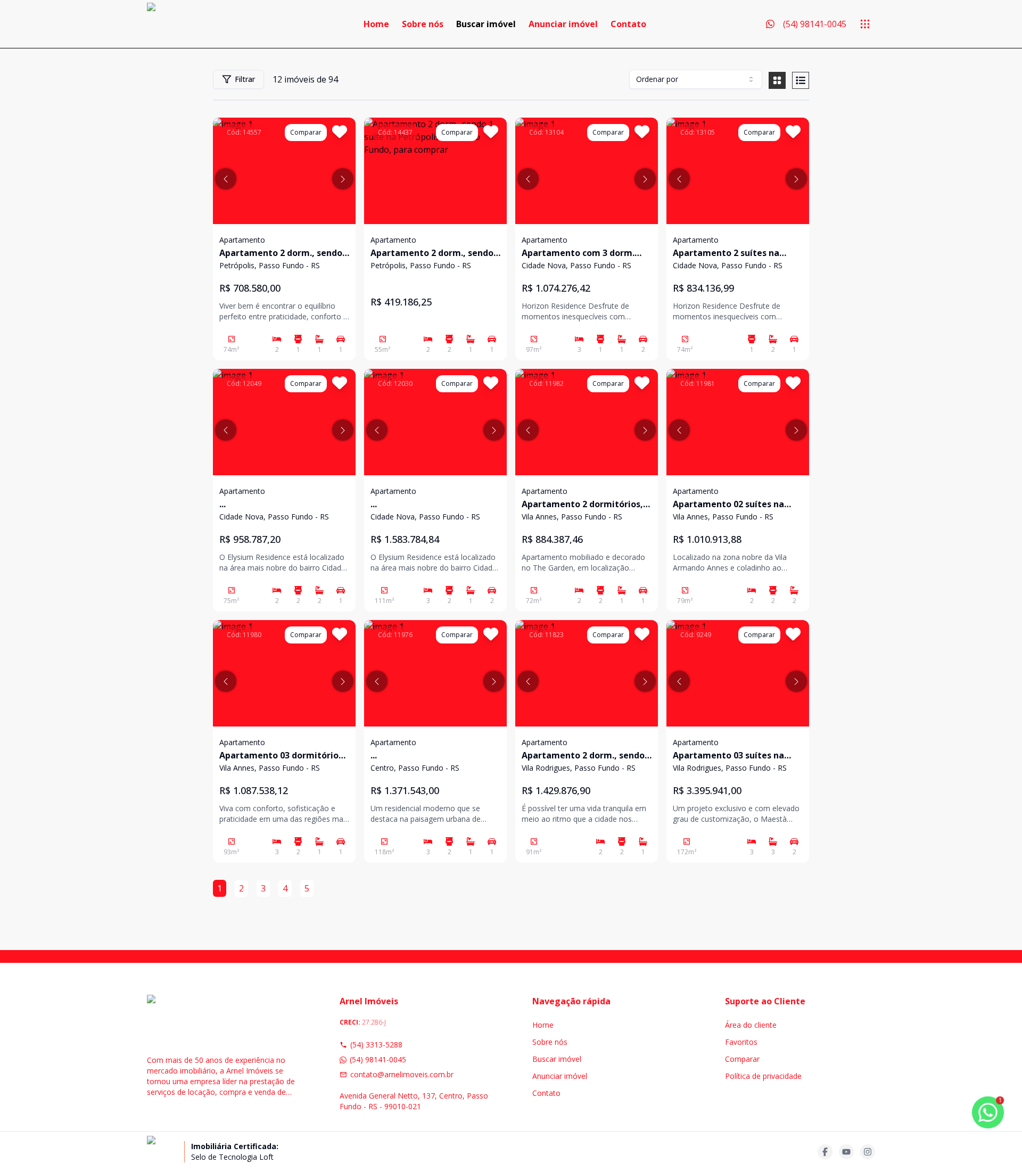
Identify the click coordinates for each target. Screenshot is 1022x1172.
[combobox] (695, 79)
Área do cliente (751, 1025)
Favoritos (741, 1042)
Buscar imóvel (486, 24)
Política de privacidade (763, 1076)
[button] (225, 178)
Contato (628, 24)
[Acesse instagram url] (867, 1151)
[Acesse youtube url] (846, 1151)
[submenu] (865, 24)
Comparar (742, 1059)
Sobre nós (422, 24)
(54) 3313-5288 (376, 1044)
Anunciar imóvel (563, 24)
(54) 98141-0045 (378, 1059)
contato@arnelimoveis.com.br (402, 1074)
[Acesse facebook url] (825, 1151)
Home (376, 24)
